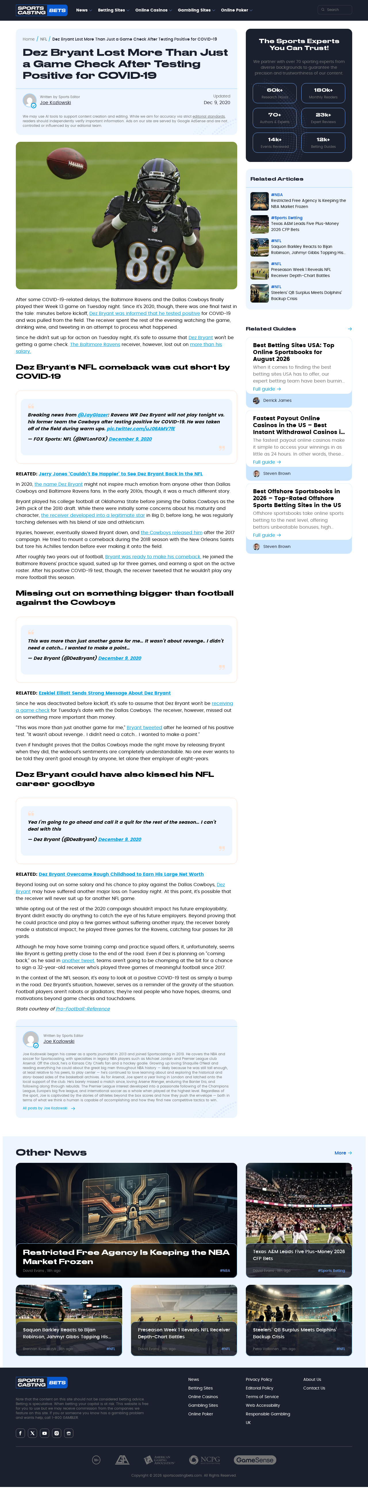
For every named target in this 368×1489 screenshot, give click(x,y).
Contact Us (314, 1388)
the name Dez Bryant (58, 484)
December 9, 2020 (130, 439)
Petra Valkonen (266, 1349)
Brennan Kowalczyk (40, 1349)
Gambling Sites (194, 10)
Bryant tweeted (144, 727)
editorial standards (209, 116)
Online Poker (234, 10)
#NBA (277, 195)
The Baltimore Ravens (95, 344)
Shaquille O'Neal (196, 1063)
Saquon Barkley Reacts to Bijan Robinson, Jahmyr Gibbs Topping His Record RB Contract (307, 250)
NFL (43, 39)
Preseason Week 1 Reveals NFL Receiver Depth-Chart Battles (301, 273)
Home (29, 39)
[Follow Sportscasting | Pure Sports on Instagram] (56, 1433)
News (82, 10)
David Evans (34, 1270)
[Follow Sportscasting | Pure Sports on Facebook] (20, 1433)
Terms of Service (262, 1397)
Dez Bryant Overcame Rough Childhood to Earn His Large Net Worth (121, 874)
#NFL (276, 241)
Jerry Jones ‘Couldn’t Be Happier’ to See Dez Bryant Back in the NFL (121, 474)
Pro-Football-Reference (83, 1009)
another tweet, (78, 960)
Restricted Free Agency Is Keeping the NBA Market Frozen (308, 204)
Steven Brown (277, 474)
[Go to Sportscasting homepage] (42, 10)
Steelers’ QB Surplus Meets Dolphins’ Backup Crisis (306, 296)
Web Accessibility (263, 1406)
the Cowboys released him (171, 532)
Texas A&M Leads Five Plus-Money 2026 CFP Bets (305, 227)
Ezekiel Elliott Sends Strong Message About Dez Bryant (105, 693)
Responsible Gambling (268, 1414)
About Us (312, 1380)
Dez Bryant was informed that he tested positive (144, 313)
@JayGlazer (93, 415)
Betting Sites (111, 10)
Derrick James (277, 401)
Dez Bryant (201, 337)
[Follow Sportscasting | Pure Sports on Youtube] (44, 1433)
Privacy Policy (259, 1380)
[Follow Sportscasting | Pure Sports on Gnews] (69, 1433)
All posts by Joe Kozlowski (45, 1108)
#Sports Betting (286, 218)
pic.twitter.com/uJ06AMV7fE (141, 429)
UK (248, 1423)
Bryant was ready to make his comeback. (153, 557)
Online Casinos (151, 10)
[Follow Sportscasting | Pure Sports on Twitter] (32, 1433)
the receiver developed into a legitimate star (93, 515)
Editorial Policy (259, 1388)
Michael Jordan (159, 1058)
